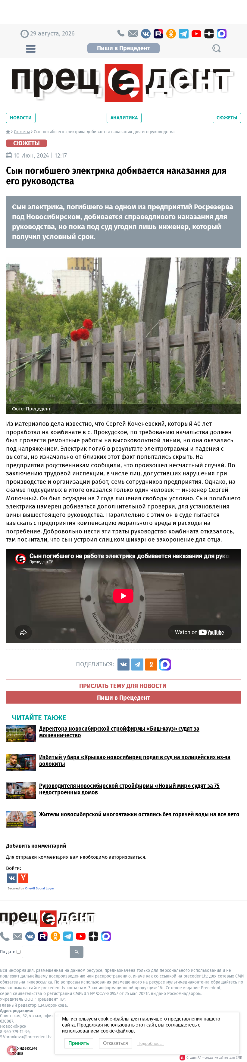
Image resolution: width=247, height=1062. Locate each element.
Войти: (13, 868)
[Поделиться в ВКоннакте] (123, 664)
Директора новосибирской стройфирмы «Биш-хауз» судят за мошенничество (119, 732)
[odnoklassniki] (171, 33)
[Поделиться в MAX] (165, 664)
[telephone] (120, 33)
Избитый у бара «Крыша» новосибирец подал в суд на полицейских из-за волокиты (134, 760)
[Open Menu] (31, 48)
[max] (222, 33)
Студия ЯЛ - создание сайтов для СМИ (214, 1058)
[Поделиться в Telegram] (137, 664)
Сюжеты (227, 118)
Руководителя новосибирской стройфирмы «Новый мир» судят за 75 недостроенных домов (129, 789)
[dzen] (209, 33)
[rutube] (158, 33)
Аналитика (124, 118)
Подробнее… (150, 1043)
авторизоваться (127, 857)
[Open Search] (216, 48)
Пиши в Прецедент (123, 48)
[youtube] (196, 33)
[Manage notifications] (12, 1050)
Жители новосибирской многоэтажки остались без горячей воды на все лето (139, 814)
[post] (133, 33)
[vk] (146, 33)
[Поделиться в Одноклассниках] (151, 664)
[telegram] (184, 33)
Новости (21, 118)
